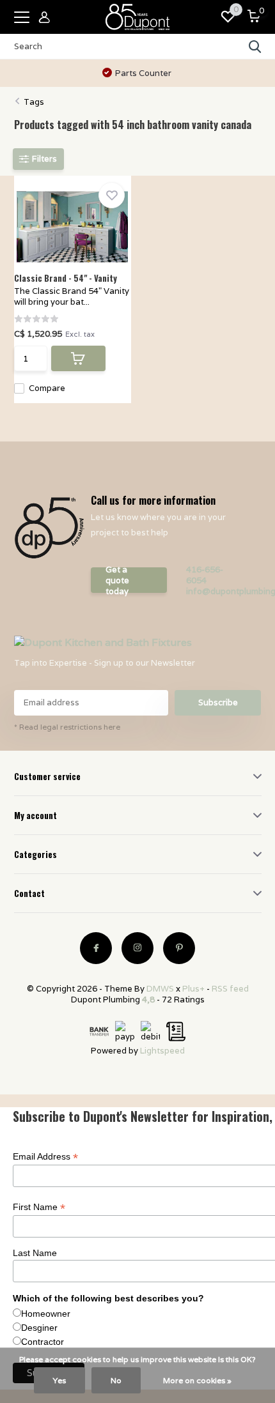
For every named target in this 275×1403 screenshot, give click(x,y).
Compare (47, 388)
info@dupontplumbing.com (214, 591)
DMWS (160, 988)
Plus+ (193, 988)
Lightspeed (162, 1050)
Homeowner (45, 1313)
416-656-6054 (204, 575)
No (116, 1380)
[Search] (255, 46)
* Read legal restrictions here (67, 727)
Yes (59, 1380)
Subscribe (218, 702)
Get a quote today (117, 580)
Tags (34, 101)
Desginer (39, 1327)
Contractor (42, 1342)
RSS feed (230, 988)
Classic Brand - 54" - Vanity (65, 278)
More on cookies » (197, 1380)
